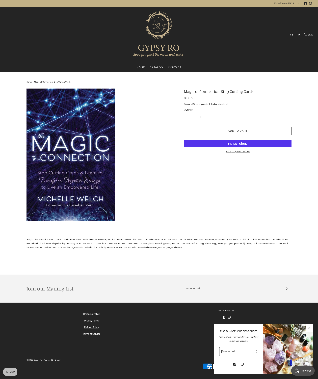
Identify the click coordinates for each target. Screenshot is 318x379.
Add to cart (237, 131)
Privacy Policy (91, 320)
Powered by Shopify (52, 360)
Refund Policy (91, 327)
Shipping (198, 104)
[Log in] (299, 34)
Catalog (156, 67)
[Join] (287, 288)
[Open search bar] (292, 35)
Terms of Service (91, 334)
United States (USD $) (284, 3)
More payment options (238, 151)
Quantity (188, 110)
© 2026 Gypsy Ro (34, 360)
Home (141, 67)
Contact (175, 67)
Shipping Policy (91, 314)
